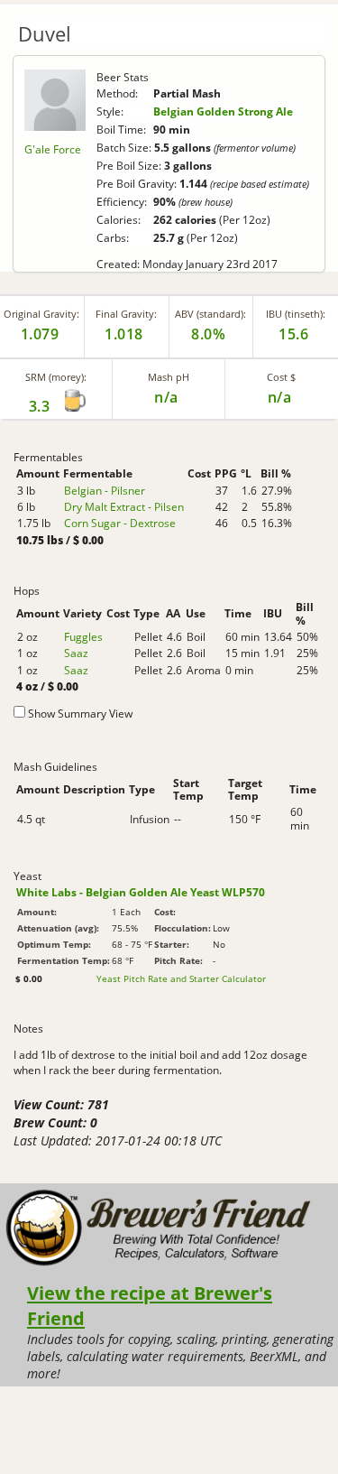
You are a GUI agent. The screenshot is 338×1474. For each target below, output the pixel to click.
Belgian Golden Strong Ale (223, 111)
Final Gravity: (126, 313)
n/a (280, 397)
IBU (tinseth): (295, 313)
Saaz (76, 653)
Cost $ (281, 377)
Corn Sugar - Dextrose (120, 523)
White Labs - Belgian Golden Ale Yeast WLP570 (140, 892)
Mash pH (168, 377)
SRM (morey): (56, 377)
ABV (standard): (210, 313)
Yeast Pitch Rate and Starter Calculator (181, 978)
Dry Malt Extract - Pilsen (124, 507)
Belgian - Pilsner (104, 490)
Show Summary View (80, 713)
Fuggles (83, 636)
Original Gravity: (41, 313)
